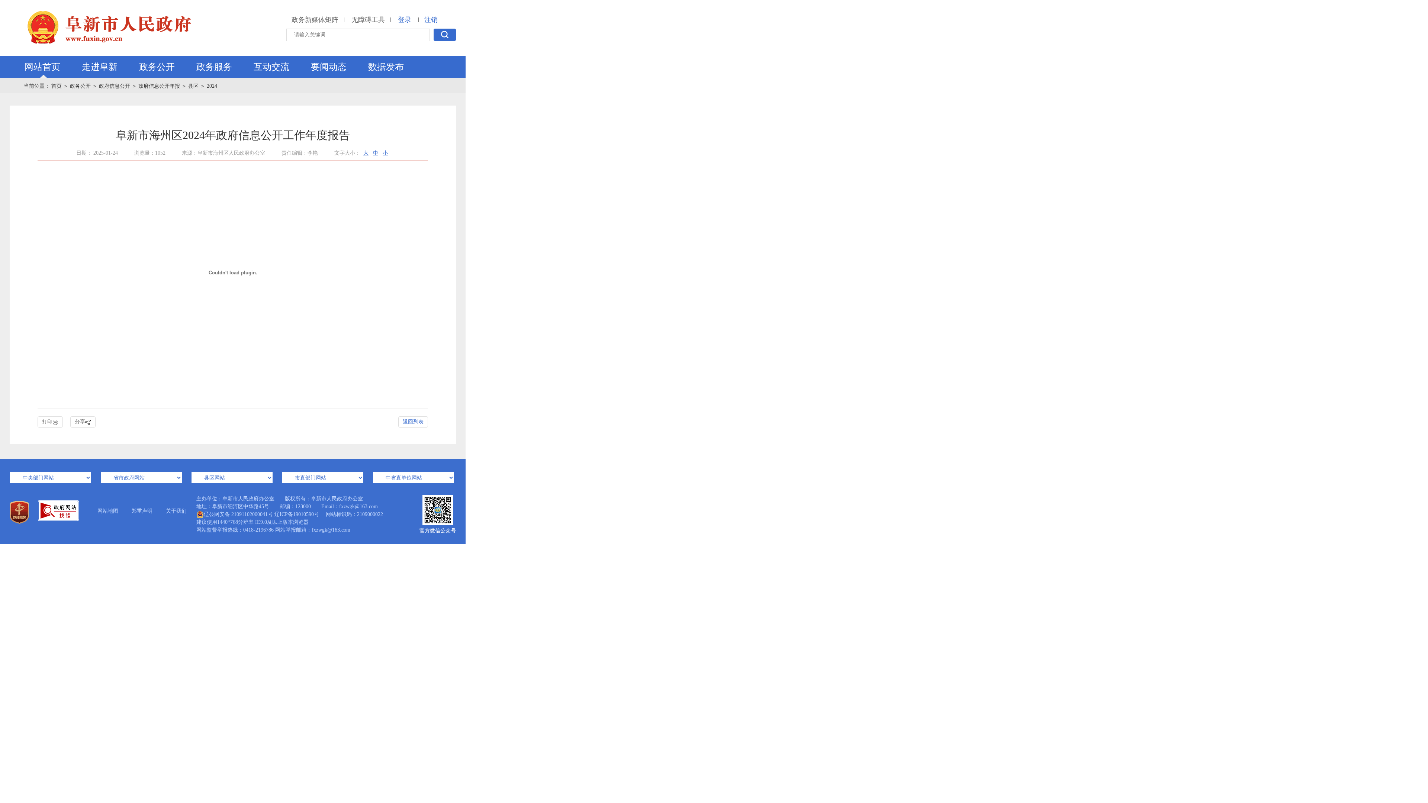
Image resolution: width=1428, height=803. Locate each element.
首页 (56, 86)
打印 (47, 422)
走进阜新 (100, 67)
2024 (212, 86)
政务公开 (157, 67)
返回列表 (413, 422)
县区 (193, 86)
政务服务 (214, 67)
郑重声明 (142, 511)
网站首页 (42, 67)
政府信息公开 (114, 86)
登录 (404, 19)
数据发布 (386, 67)
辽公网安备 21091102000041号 (238, 514)
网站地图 (107, 511)
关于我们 (176, 511)
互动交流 (271, 67)
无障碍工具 (368, 19)
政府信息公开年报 (159, 86)
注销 (431, 19)
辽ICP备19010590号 (296, 514)
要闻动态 (329, 67)
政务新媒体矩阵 (315, 19)
